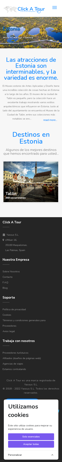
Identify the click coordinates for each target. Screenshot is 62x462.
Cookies (7, 315)
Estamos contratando (14, 369)
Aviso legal (9, 331)
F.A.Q (5, 282)
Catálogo (17, 37)
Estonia (29, 37)
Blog (5, 288)
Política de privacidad (14, 309)
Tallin (11, 193)
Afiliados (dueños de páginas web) (22, 358)
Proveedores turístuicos (15, 352)
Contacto (8, 277)
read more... (50, 120)
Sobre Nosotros (11, 271)
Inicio (6, 37)
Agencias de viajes (13, 363)
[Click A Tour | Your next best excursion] (24, 10)
